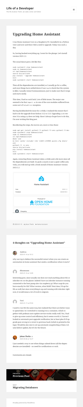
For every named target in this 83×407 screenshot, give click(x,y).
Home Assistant (42, 224)
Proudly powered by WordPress (24, 403)
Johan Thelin (29, 224)
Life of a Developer (20, 8)
